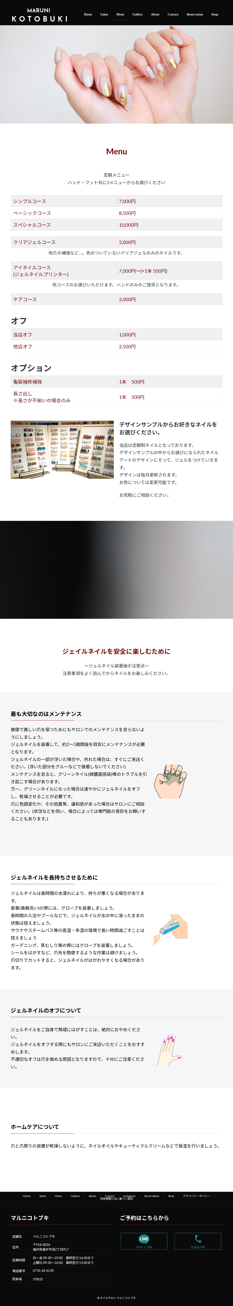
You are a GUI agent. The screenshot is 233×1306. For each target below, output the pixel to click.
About (92, 1196)
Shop (171, 1196)
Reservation (151, 1196)
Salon (42, 1196)
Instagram (129, 1196)
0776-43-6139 (43, 1271)
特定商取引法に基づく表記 (116, 1198)
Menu (58, 1196)
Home (26, 1196)
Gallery (75, 1196)
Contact (109, 1196)
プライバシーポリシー (196, 1196)
